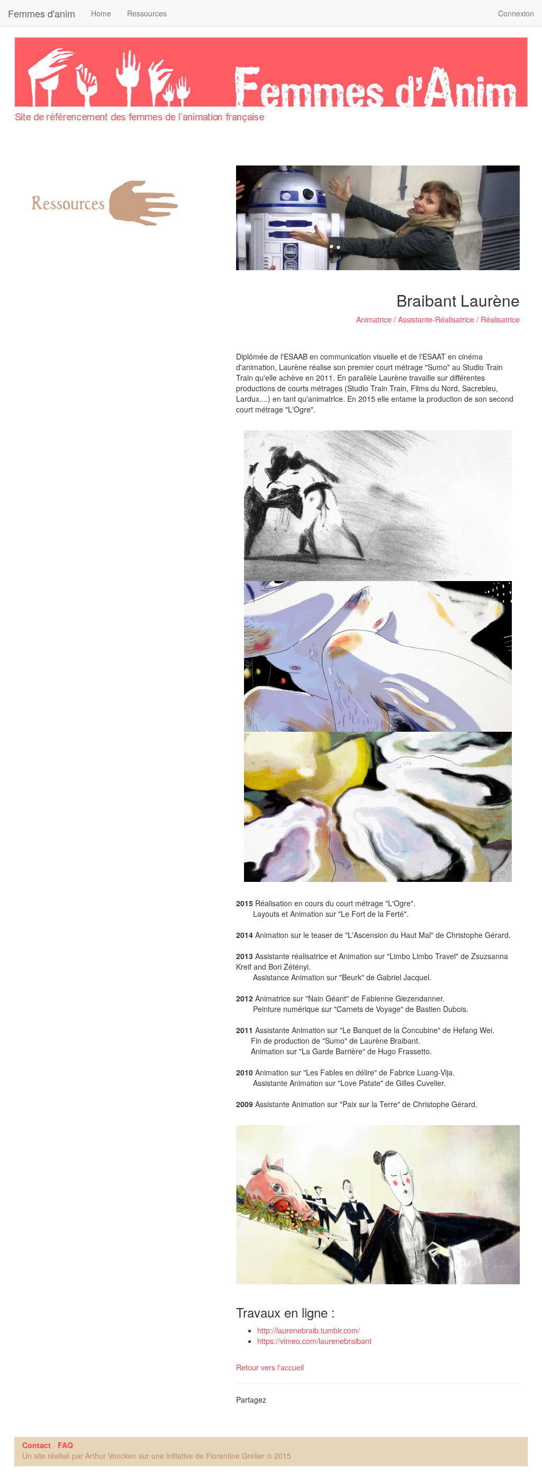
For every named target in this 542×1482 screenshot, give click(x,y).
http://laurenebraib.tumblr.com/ (308, 1330)
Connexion (516, 13)
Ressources (147, 13)
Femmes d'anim (41, 13)
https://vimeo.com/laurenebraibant (314, 1341)
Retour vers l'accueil (270, 1367)
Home (101, 13)
